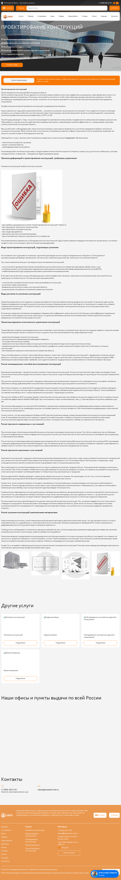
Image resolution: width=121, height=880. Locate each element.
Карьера (104, 16)
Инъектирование (11, 671)
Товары (61, 16)
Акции (3, 847)
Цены (52, 16)
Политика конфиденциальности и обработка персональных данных (29, 869)
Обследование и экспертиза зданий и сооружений (99, 636)
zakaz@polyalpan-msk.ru (48, 790)
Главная (30, 16)
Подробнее (20, 643)
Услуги (21, 16)
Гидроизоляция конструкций (31, 835)
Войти (115, 8)
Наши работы (73, 16)
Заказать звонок (69, 853)
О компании (42, 16)
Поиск (21, 8)
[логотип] (8, 17)
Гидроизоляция (50, 635)
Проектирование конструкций (32, 850)
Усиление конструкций (13, 635)
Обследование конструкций (31, 841)
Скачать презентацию (19, 80)
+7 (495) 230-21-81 (105, 3)
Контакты (114, 16)
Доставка (5, 844)
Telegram (65, 848)
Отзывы (84, 16)
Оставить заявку (12, 65)
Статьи (94, 16)
